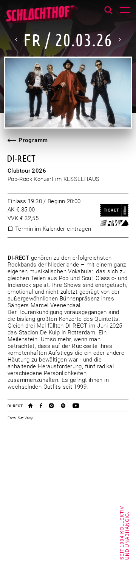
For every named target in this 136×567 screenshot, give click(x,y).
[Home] (41, 17)
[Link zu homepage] (34, 405)
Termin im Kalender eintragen (53, 228)
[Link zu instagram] (55, 405)
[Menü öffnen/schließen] (125, 11)
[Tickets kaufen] (114, 210)
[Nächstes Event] (119, 40)
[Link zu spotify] (67, 405)
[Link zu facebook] (44, 405)
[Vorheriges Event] (17, 40)
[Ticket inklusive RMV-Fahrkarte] (114, 223)
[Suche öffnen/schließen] (108, 10)
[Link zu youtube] (79, 405)
